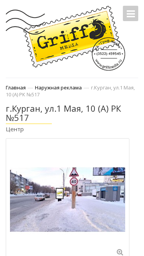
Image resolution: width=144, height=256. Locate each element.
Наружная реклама (58, 87)
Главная (16, 87)
